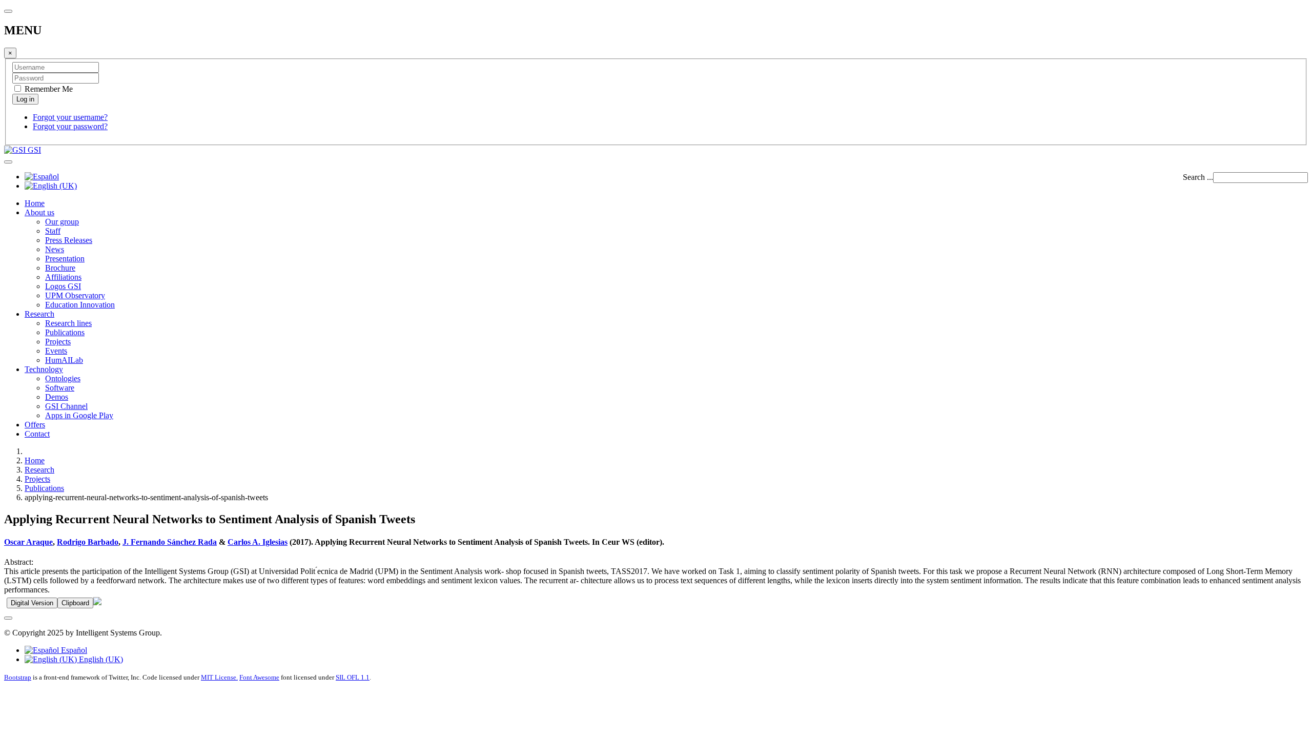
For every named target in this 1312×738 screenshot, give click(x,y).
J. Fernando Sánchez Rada (169, 542)
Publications (65, 332)
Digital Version (32, 603)
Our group (62, 221)
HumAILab (64, 360)
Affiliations (63, 277)
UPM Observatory (75, 295)
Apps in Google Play (79, 415)
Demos (56, 397)
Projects (58, 341)
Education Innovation (80, 304)
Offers (35, 424)
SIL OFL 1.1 (353, 677)
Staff (52, 231)
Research (39, 314)
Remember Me (48, 89)
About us (39, 212)
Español (73, 650)
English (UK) (100, 659)
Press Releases (68, 240)
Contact (37, 433)
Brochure (60, 267)
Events (56, 350)
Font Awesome (259, 677)
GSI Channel (66, 406)
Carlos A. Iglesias (258, 542)
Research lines (68, 323)
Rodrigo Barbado (87, 542)
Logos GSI (63, 286)
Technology (44, 369)
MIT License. (219, 677)
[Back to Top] (8, 618)
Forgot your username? (70, 117)
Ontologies (62, 378)
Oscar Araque (28, 542)
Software (59, 387)
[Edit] (97, 602)
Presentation (65, 258)
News (54, 249)
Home (35, 203)
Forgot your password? (70, 126)
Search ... (1198, 177)
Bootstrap (17, 677)
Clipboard (75, 603)
